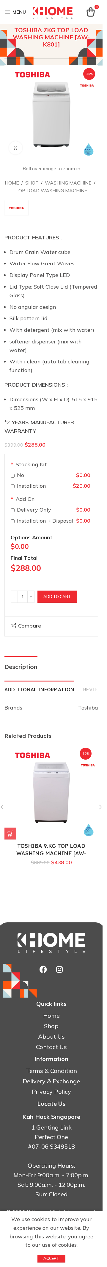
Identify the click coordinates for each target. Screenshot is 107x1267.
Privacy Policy (51, 1092)
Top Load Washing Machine (51, 190)
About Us (51, 1037)
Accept (51, 1258)
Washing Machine (68, 183)
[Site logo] (52, 11)
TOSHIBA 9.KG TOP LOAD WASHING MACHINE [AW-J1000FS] (51, 853)
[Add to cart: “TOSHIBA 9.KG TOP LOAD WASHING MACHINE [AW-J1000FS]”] (10, 833)
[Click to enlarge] (15, 148)
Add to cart (57, 596)
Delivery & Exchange (51, 1081)
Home (12, 183)
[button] (100, 807)
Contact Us (51, 1047)
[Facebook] (43, 969)
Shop (32, 183)
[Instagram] (59, 969)
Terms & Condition (51, 1071)
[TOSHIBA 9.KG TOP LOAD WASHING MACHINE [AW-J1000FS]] (51, 792)
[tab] (39, 689)
